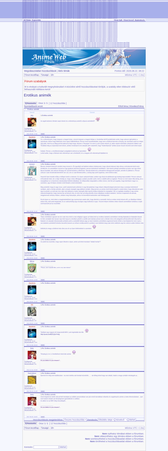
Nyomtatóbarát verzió (33, 106)
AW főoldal (27, 20)
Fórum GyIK (118, 20)
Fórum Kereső (129, 20)
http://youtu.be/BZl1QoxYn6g (50, 334)
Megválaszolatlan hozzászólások (40, 71)
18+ (52, 75)
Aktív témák (64, 71)
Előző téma (123, 106)
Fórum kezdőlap (32, 75)
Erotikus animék (37, 95)
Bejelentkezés (140, 20)
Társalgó (45, 75)
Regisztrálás (36, 20)
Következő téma (137, 106)
